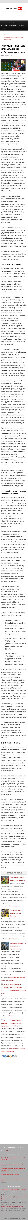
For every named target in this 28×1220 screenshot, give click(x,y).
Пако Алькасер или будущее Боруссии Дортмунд (15, 913)
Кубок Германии (12, 25)
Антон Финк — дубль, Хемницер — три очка (13, 1189)
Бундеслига (14, 8)
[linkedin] (23, 17)
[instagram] (20, 17)
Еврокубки (21, 25)
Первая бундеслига (14, 906)
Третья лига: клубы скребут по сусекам (12, 1207)
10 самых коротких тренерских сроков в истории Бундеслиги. (16, 1023)
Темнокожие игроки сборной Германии (10, 1174)
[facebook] (17, 17)
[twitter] (15, 17)
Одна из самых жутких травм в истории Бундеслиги (13, 1164)
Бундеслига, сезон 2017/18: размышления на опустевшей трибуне (18, 946)
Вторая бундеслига (13, 22)
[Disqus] (14, 1082)
